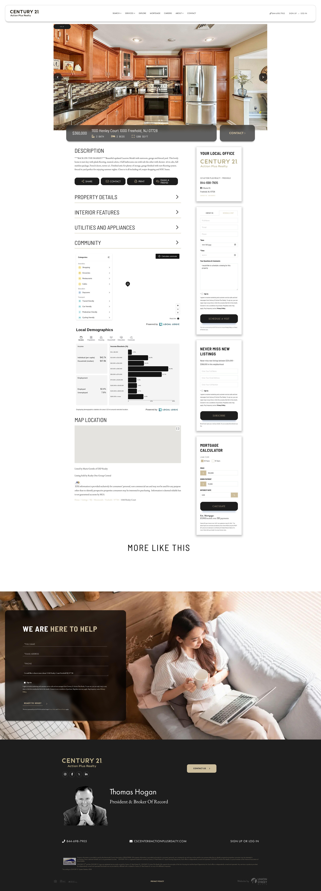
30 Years (207, 461)
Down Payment (206, 479)
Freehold (108, 499)
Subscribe (219, 415)
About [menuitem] (179, 13)
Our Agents (211, 195)
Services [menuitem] (129, 13)
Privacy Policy (221, 308)
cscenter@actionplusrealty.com (160, 841)
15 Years (217, 461)
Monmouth (98, 499)
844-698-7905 (278, 13)
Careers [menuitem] (168, 13)
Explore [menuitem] (142, 13)
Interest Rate (205, 490)
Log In (304, 13)
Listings (85, 499)
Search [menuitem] (116, 13)
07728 (116, 499)
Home (77, 499)
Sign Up (293, 13)
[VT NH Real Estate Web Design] (252, 881)
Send (32, 704)
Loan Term (204, 457)
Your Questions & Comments (210, 261)
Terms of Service (62, 709)
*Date (202, 240)
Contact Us (203, 195)
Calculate (219, 506)
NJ (91, 499)
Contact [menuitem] (191, 13)
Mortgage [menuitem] (155, 13)
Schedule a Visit (228, 213)
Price (202, 468)
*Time (202, 250)
